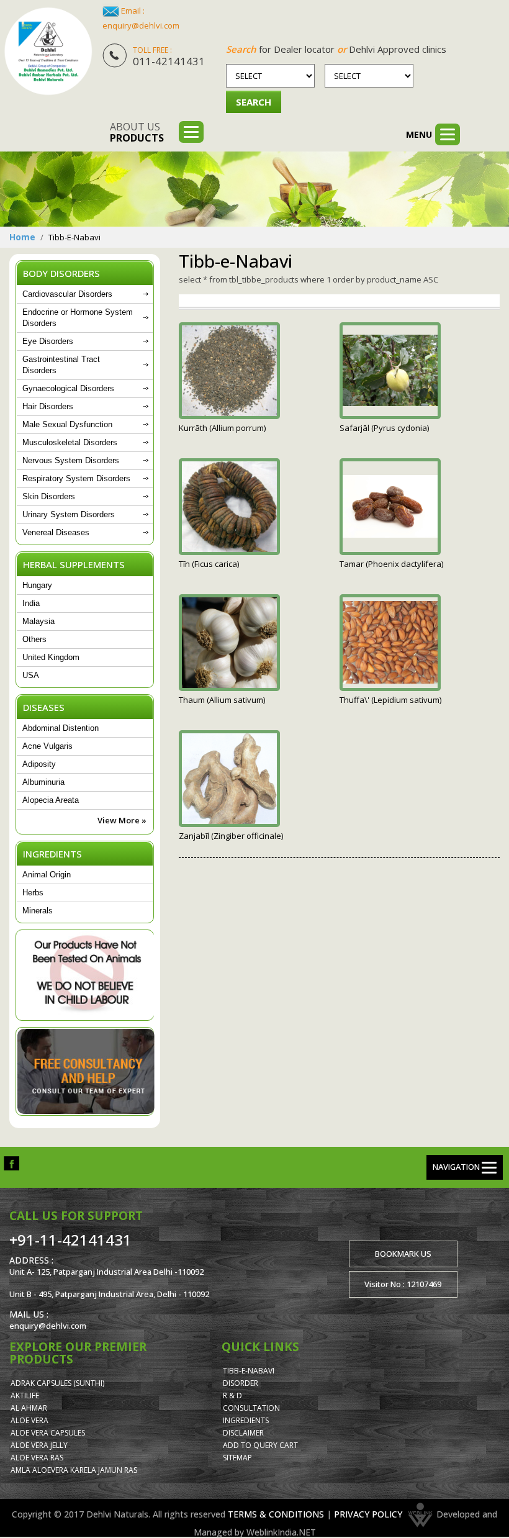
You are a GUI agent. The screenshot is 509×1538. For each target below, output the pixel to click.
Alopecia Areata (50, 800)
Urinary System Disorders (68, 514)
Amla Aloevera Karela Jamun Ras (74, 1470)
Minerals (37, 910)
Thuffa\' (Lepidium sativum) (390, 699)
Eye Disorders (47, 341)
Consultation (251, 1408)
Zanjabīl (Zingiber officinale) (231, 835)
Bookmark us (403, 1253)
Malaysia (38, 621)
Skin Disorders (48, 496)
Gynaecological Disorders (68, 388)
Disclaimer (243, 1432)
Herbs (32, 892)
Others (34, 639)
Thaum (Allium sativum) (222, 699)
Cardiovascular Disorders (67, 294)
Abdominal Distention (60, 728)
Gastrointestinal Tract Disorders (61, 365)
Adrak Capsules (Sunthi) (57, 1383)
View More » (121, 820)
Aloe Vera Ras (37, 1457)
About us (137, 132)
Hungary (37, 585)
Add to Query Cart (260, 1445)
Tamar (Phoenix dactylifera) (391, 563)
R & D (232, 1395)
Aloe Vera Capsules (48, 1432)
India (31, 603)
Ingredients (246, 1420)
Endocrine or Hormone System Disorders (77, 317)
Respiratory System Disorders (76, 478)
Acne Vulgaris (47, 746)
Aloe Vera (29, 1420)
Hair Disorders (47, 406)
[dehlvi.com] (48, 51)
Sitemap (237, 1457)
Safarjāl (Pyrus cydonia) (384, 427)
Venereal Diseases (55, 532)
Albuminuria (43, 782)
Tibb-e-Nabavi (248, 1370)
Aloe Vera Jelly (39, 1445)
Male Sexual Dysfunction (67, 424)
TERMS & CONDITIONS (276, 1514)
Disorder (240, 1383)
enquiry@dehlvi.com (140, 25)
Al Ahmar (29, 1408)
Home (22, 237)
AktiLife (25, 1395)
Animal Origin (46, 874)
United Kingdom (50, 657)
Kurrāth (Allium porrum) (222, 427)
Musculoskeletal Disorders (69, 442)
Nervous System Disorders (70, 460)
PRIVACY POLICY (368, 1514)
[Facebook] (11, 1162)
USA (30, 675)
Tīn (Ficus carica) (209, 563)
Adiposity (39, 764)
